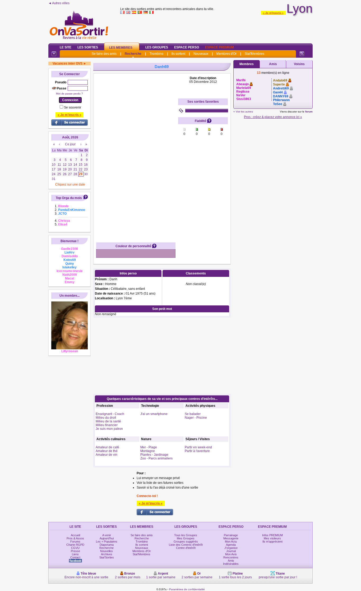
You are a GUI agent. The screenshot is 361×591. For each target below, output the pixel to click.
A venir (106, 535)
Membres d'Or (226, 54)
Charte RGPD (75, 544)
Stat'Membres (254, 54)
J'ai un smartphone (154, 414)
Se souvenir (72, 107)
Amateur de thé (107, 451)
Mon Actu (231, 541)
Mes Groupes (186, 538)
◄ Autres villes (59, 3)
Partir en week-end (198, 447)
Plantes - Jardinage (154, 455)
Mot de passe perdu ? (69, 93)
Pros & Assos (75, 538)
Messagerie (230, 538)
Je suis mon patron (109, 429)
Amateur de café (107, 447)
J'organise (231, 547)
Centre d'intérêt (186, 547)
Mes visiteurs (272, 538)
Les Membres (120, 47)
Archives (106, 554)
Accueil (75, 535)
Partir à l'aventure (197, 451)
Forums (75, 541)
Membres (246, 64)
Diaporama (107, 544)
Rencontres (230, 557)
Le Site (65, 47)
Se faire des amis (104, 54)
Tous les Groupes (185, 535)
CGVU (75, 547)
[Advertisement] (216, 27)
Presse (75, 551)
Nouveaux (200, 54)
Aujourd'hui (107, 538)
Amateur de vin (106, 455)
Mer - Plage (148, 447)
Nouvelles (106, 551)
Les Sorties (87, 47)
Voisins (299, 64)
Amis (273, 64)
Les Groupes (156, 47)
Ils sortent (178, 54)
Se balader (193, 414)
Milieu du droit (106, 417)
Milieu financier (107, 425)
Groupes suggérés (186, 541)
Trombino (156, 54)
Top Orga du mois (69, 198)
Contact (75, 557)
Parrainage (231, 535)
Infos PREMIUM (272, 535)
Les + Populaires (106, 541)
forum (309, 111)
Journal (231, 551)
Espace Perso (186, 47)
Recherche (133, 54)
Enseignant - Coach (110, 414)
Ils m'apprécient (272, 541)
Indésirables (231, 563)
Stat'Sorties (106, 557)
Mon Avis (231, 554)
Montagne (147, 451)
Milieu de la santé (108, 421)
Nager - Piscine (196, 417)
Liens (75, 554)
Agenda (231, 544)
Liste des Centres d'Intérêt (186, 544)
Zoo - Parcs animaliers (156, 458)
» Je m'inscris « (273, 12)
